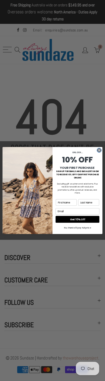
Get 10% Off (77, 219)
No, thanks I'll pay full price (77, 227)
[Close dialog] (99, 150)
